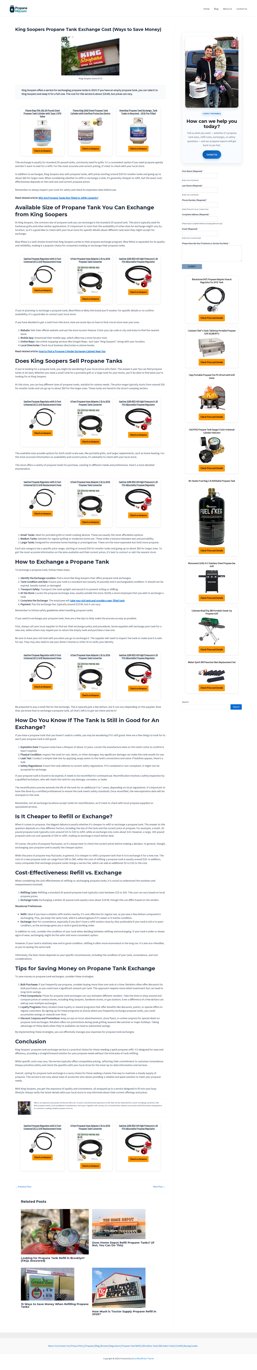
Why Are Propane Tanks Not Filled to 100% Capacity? (68, 197)
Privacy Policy (77, 1345)
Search (185, 702)
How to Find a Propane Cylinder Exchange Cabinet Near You (72, 351)
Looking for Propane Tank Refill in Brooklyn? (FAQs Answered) (53, 1259)
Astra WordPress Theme (143, 1358)
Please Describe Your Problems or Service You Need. (206, 243)
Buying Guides (191, 1345)
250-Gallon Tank (150, 1345)
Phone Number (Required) (194, 200)
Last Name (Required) (192, 185)
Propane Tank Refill (131, 1345)
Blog (97, 1345)
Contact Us (212, 154)
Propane (89, 1345)
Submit (192, 266)
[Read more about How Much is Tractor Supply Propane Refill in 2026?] (118, 1287)
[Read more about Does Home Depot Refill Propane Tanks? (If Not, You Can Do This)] (118, 1223)
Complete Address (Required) (196, 214)
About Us (53, 1345)
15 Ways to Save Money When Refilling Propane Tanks (55, 1305)
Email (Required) (190, 229)
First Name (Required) (192, 171)
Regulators (115, 1345)
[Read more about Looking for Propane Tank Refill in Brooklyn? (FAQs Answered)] (55, 1231)
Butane (104, 1345)
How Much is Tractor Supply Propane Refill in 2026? (124, 1313)
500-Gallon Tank (166, 1345)
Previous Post (23, 1187)
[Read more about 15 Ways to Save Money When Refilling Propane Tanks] (47, 1283)
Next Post (159, 1187)
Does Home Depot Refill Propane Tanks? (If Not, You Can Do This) (123, 1244)
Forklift (179, 1345)
